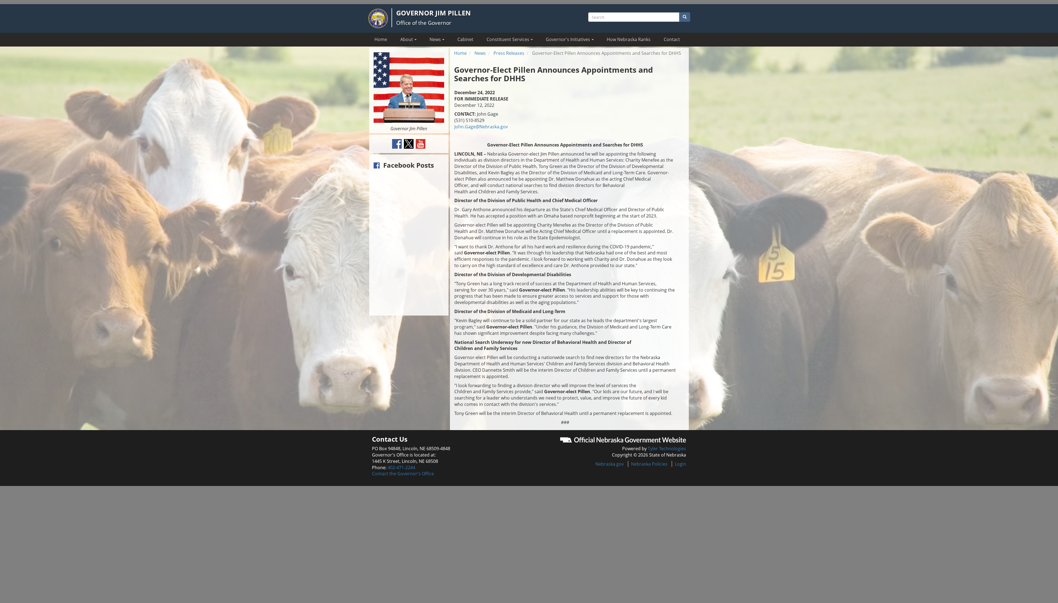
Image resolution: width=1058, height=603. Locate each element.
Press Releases (508, 53)
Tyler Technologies (667, 449)
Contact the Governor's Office (403, 474)
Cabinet (465, 39)
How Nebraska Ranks (629, 39)
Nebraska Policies (649, 464)
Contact (672, 39)
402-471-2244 (401, 468)
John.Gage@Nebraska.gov (481, 127)
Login (680, 464)
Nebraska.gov (609, 464)
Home (380, 39)
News (480, 53)
